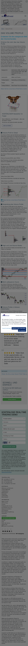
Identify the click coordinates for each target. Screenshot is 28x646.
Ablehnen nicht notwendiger (18, 328)
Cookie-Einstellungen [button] (6, 328)
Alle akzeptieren (22, 330)
